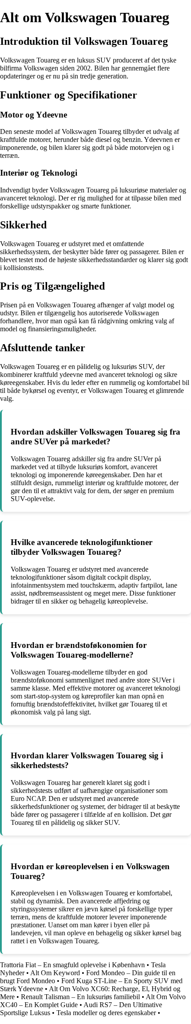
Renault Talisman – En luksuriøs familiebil (80, 996)
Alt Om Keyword (55, 973)
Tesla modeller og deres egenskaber (106, 1012)
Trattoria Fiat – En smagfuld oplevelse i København (72, 965)
